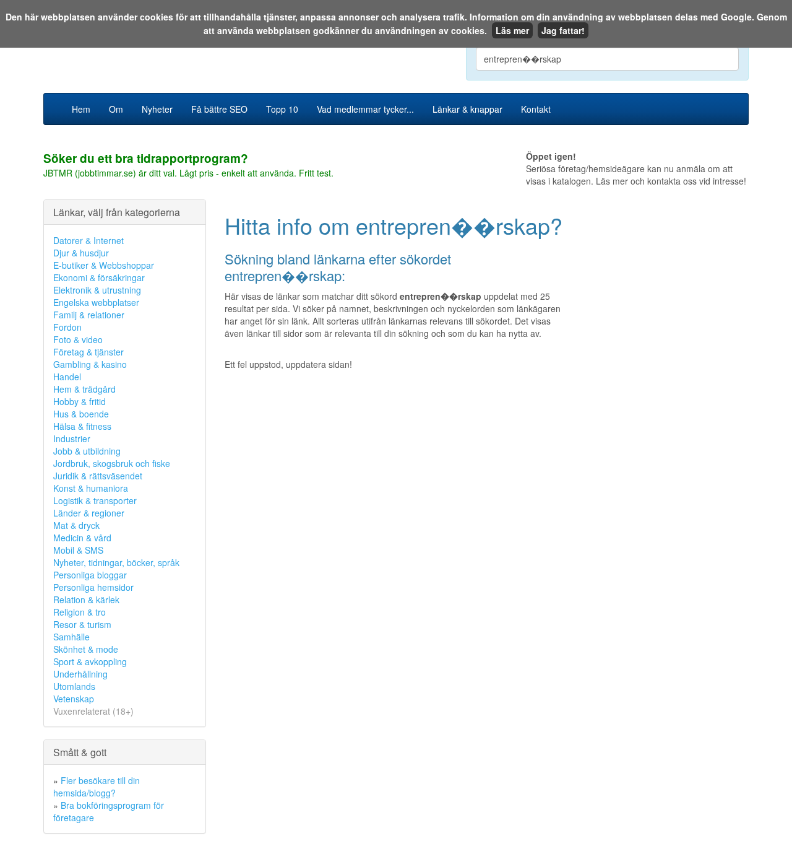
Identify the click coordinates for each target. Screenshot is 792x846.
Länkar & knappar (467, 109)
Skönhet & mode (85, 649)
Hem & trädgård (84, 389)
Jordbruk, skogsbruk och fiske (111, 463)
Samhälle (71, 636)
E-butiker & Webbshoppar (103, 265)
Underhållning (80, 674)
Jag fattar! (563, 30)
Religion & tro (79, 612)
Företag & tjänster (88, 352)
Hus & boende (81, 414)
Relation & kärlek (86, 599)
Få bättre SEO (219, 109)
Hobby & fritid (79, 401)
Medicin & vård (82, 537)
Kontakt (536, 109)
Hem (81, 109)
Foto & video (78, 339)
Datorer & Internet (88, 240)
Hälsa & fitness (82, 426)
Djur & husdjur (81, 252)
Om (116, 109)
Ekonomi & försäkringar (99, 277)
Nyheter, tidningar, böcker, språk (116, 562)
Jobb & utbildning (87, 451)
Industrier (71, 438)
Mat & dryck (76, 525)
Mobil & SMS (78, 550)
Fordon (67, 327)
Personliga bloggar (90, 575)
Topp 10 (282, 109)
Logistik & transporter (95, 500)
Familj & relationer (88, 314)
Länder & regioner (88, 513)
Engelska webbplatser (96, 302)
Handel (67, 376)
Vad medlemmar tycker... (365, 109)
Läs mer (512, 30)
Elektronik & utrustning (97, 290)
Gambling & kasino (90, 364)
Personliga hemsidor (93, 587)
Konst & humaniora (90, 488)
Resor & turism (82, 624)
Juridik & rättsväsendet (97, 475)
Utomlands (74, 686)
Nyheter (157, 109)
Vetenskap (73, 698)
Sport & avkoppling (90, 661)
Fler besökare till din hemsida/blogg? (96, 786)
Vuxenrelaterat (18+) (93, 711)
